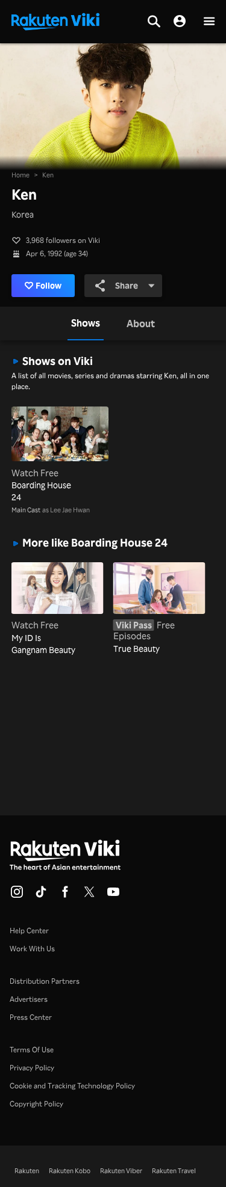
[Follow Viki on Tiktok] (41, 895)
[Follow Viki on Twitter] (89, 895)
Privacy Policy (32, 1067)
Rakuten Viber (121, 1171)
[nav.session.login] (179, 21)
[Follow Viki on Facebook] (65, 895)
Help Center (29, 930)
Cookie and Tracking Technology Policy (72, 1085)
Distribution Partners (45, 981)
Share (126, 285)
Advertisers (29, 999)
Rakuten (26, 1171)
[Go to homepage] (55, 20)
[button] (209, 22)
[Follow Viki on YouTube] (113, 895)
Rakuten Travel (174, 1171)
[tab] (85, 323)
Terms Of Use (32, 1049)
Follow (48, 285)
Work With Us (32, 948)
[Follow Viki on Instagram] (17, 895)
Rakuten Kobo (69, 1171)
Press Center (31, 1017)
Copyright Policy (36, 1103)
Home (20, 175)
